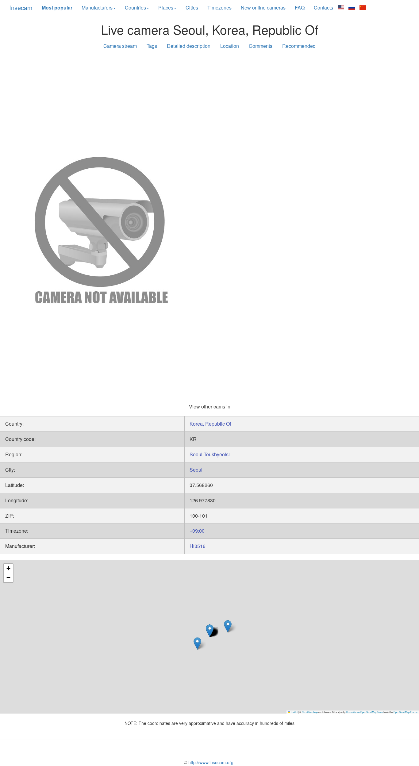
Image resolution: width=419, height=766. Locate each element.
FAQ (300, 7)
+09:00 (197, 530)
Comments (260, 45)
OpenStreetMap (310, 712)
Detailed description (188, 45)
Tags (152, 45)
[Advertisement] (209, 102)
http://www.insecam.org (210, 762)
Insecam (21, 7)
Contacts (323, 7)
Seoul (196, 469)
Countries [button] (135, 7)
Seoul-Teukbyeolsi (210, 454)
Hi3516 (198, 546)
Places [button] (165, 7)
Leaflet (294, 712)
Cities (192, 7)
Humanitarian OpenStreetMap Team (364, 712)
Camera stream (120, 45)
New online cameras (263, 7)
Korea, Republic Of (210, 423)
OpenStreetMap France (405, 712)
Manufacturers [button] (97, 7)
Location (229, 45)
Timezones (219, 7)
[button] (228, 626)
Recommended (299, 45)
